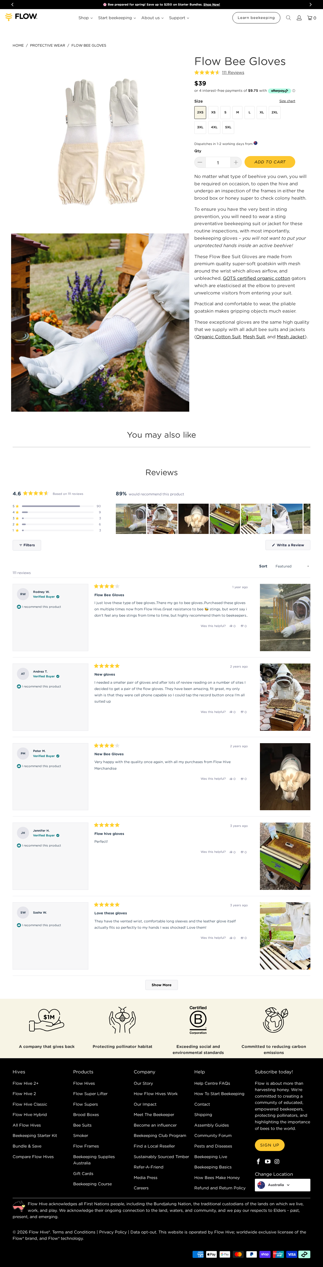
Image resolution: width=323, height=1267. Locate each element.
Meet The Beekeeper (154, 1114)
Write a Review (293, 546)
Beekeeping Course (92, 1183)
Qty (197, 150)
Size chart (287, 101)
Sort (263, 566)
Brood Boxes (86, 1114)
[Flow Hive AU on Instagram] (277, 1162)
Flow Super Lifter (90, 1093)
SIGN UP (269, 1145)
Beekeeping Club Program (160, 1135)
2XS (200, 112)
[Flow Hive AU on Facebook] (258, 1162)
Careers (141, 1187)
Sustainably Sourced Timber (161, 1156)
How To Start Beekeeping (219, 1093)
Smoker (80, 1135)
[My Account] (299, 17)
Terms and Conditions (73, 1231)
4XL (214, 127)
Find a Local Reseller (154, 1146)
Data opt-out (143, 1231)
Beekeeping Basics (213, 1166)
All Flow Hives (27, 1125)
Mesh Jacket (291, 337)
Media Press (145, 1177)
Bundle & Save (27, 1146)
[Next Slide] (306, 519)
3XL (200, 127)
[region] (213, 519)
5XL (228, 127)
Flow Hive (38, 1231)
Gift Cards (83, 1173)
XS (213, 112)
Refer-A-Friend (149, 1166)
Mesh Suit (254, 337)
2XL (275, 112)
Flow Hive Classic (30, 1104)
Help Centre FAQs (212, 1083)
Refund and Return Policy (220, 1187)
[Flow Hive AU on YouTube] (268, 1162)
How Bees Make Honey (217, 1177)
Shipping (203, 1114)
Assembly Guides (211, 1125)
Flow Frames (86, 1146)
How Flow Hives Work (156, 1093)
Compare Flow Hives (33, 1156)
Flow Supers (85, 1104)
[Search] (288, 17)
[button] (219, 72)
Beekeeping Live (210, 1156)
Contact (202, 1104)
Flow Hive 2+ (26, 1083)
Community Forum (213, 1135)
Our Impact (145, 1104)
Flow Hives (84, 1083)
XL (262, 112)
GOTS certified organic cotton (256, 278)
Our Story (143, 1083)
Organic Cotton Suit (218, 337)
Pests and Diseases (213, 1146)
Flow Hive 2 (24, 1093)
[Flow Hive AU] (21, 17)
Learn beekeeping (256, 17)
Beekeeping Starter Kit (35, 1135)
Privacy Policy (113, 1231)
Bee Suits (82, 1125)
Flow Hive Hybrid (30, 1114)
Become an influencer (155, 1125)
